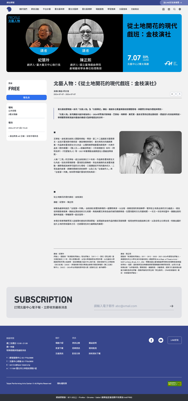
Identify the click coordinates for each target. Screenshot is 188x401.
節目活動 (35, 9)
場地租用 (93, 348)
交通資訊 (59, 354)
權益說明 (93, 343)
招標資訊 (76, 348)
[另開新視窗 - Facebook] (151, 340)
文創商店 (135, 9)
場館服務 (100, 9)
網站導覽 (10, 3)
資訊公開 (76, 343)
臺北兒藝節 (73, 9)
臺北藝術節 (59, 9)
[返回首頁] (9, 9)
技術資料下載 (95, 354)
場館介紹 (59, 343)
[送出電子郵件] (171, 306)
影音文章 (76, 354)
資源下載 (59, 348)
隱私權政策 (62, 384)
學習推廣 (111, 9)
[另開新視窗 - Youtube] (161, 340)
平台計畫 (47, 9)
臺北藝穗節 (87, 9)
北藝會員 (123, 9)
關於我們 (23, 9)
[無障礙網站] (175, 383)
